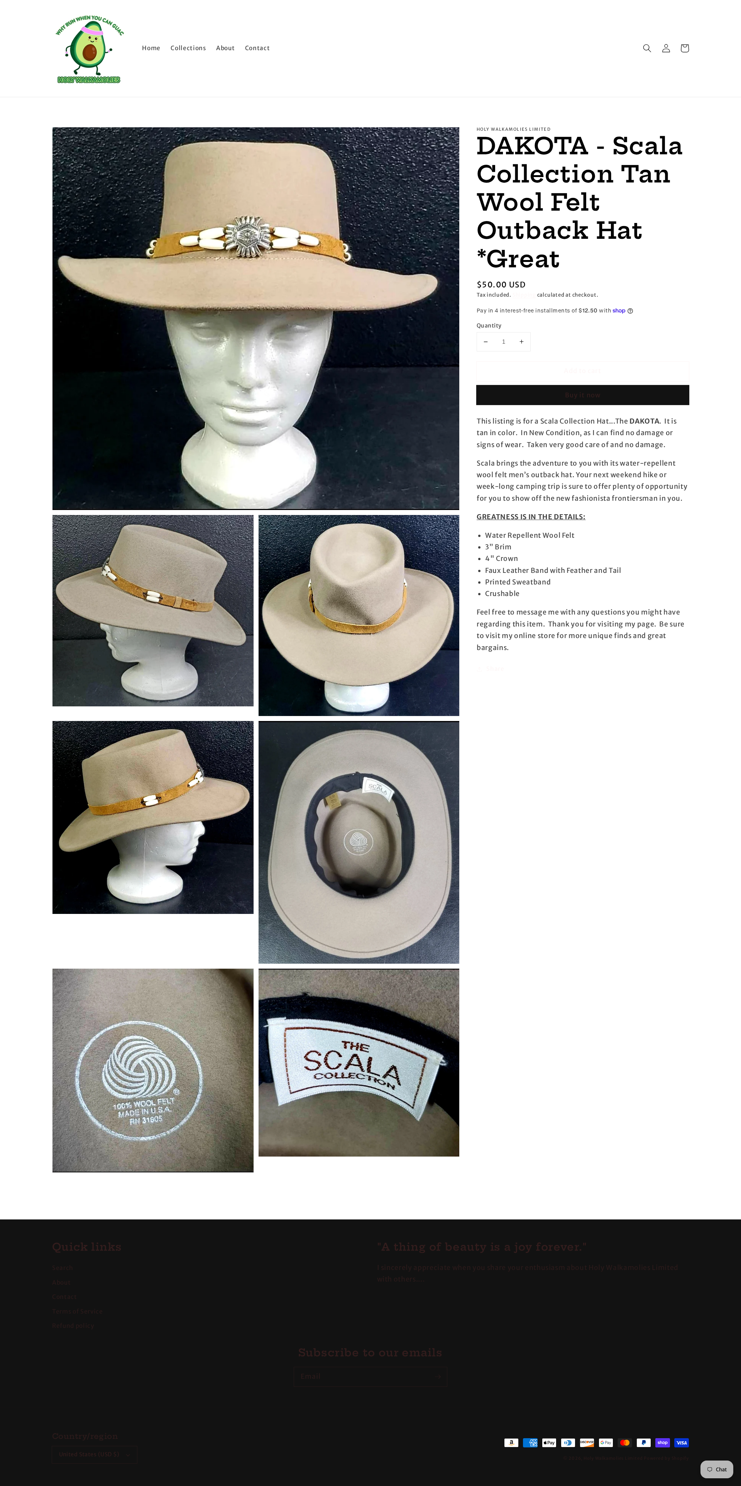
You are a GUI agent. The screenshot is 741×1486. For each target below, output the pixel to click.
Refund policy (73, 1325)
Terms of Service (77, 1311)
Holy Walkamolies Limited (613, 1458)
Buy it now (583, 395)
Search (62, 1268)
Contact (64, 1296)
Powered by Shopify (666, 1458)
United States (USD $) (89, 1454)
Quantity (489, 325)
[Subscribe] (437, 1376)
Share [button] (495, 668)
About (61, 1282)
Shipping (524, 295)
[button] (647, 48)
